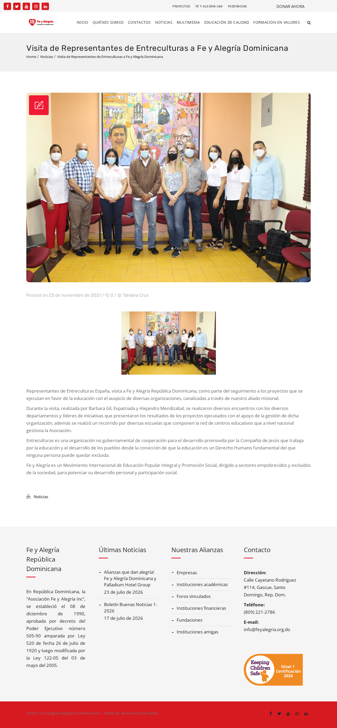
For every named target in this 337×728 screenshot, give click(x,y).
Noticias (46, 56)
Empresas (187, 572)
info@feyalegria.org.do (267, 629)
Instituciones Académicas (202, 584)
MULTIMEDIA (188, 22)
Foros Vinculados (194, 596)
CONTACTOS (139, 22)
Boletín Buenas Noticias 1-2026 (130, 607)
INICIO (82, 22)
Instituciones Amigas (197, 632)
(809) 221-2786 (259, 612)
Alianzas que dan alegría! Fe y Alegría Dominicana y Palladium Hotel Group (130, 578)
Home (31, 56)
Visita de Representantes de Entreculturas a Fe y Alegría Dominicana (110, 56)
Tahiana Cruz (136, 295)
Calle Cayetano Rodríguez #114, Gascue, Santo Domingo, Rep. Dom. (270, 587)
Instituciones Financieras (201, 608)
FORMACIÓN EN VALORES (276, 22)
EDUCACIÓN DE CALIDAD (226, 22)
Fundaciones (189, 620)
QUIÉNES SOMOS (108, 22)
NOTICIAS (163, 22)
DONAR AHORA (290, 6)
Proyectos (181, 6)
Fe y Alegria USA (209, 6)
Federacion (237, 6)
